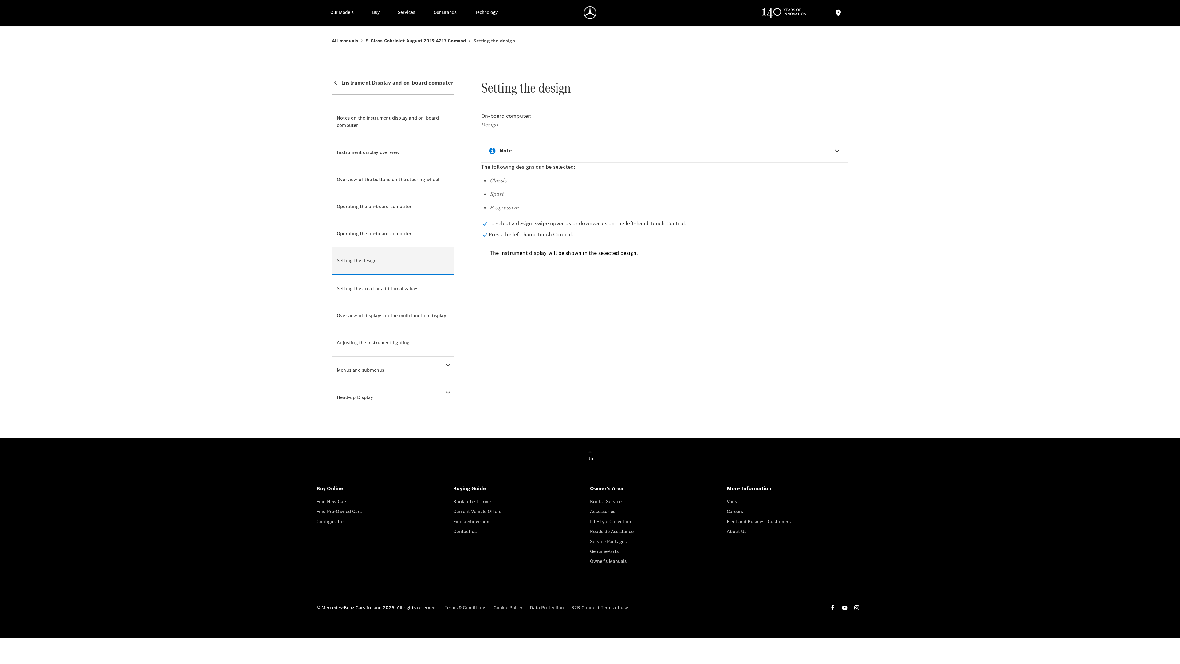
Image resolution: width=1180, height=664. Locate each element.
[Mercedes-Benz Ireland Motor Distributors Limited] (590, 12)
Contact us (465, 531)
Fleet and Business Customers (759, 521)
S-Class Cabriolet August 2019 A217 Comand (416, 41)
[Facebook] (832, 607)
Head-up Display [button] (355, 397)
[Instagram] (856, 607)
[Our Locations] (838, 13)
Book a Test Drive (472, 501)
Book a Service (606, 501)
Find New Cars (332, 501)
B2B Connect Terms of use (599, 607)
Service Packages (608, 541)
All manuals (345, 41)
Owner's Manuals (608, 561)
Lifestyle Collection (610, 521)
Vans (732, 501)
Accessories (602, 511)
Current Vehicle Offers (477, 511)
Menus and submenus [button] (360, 370)
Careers (735, 511)
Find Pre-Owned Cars (339, 511)
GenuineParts (604, 551)
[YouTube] (844, 607)
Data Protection (547, 607)
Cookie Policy (508, 607)
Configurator (330, 521)
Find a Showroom (472, 521)
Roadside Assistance (612, 531)
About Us (736, 531)
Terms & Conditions (465, 607)
